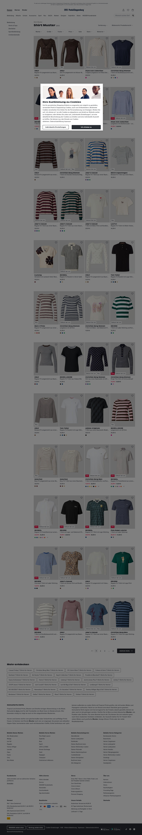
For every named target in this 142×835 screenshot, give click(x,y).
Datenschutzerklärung (57, 121)
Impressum (67, 121)
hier (59, 119)
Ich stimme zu (86, 127)
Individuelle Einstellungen (55, 127)
